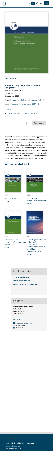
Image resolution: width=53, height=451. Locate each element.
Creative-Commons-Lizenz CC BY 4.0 (25, 104)
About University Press (21, 281)
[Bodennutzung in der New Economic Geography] (26, 42)
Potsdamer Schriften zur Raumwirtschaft (25, 100)
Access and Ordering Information (25, 284)
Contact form (17, 319)
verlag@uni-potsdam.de (24, 323)
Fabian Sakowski (10, 78)
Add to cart (39, 123)
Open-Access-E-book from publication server (22, 113)
